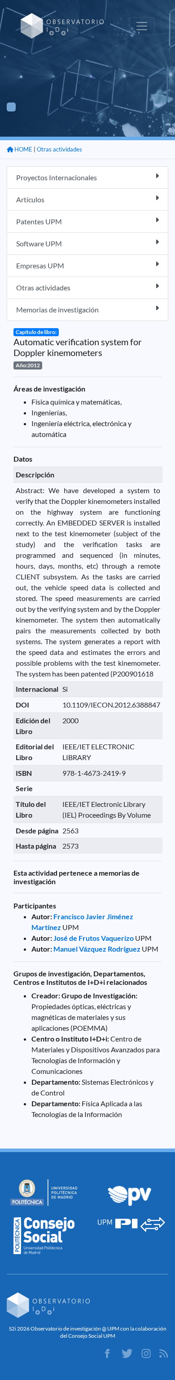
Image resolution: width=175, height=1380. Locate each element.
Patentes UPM (39, 221)
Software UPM (39, 243)
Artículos (30, 199)
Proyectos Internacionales (56, 177)
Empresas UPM (40, 265)
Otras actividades (59, 149)
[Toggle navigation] (141, 26)
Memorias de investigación (57, 309)
